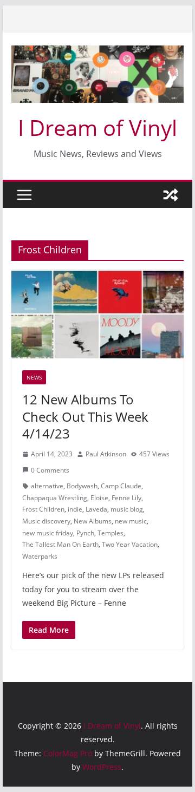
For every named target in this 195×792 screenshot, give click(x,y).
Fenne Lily (126, 497)
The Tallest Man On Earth (60, 544)
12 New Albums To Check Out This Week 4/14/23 (85, 416)
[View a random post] (171, 195)
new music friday (47, 533)
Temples (110, 533)
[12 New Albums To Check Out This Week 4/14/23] (97, 315)
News (34, 377)
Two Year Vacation (130, 544)
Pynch (85, 533)
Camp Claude (121, 485)
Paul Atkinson (106, 454)
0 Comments (50, 470)
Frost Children (43, 509)
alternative (47, 485)
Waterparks (39, 556)
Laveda (96, 509)
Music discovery (46, 521)
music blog (126, 509)
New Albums (93, 521)
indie (75, 509)
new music (131, 521)
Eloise (99, 497)
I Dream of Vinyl (97, 127)
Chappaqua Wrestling (54, 497)
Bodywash (82, 485)
